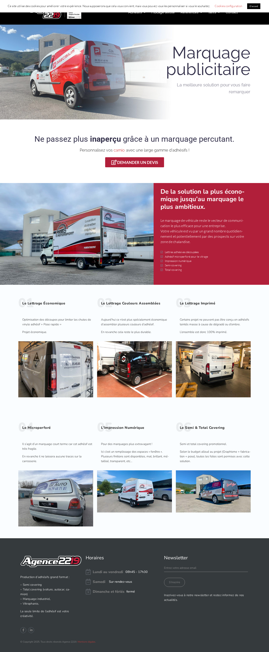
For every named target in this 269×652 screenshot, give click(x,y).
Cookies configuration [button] (228, 6)
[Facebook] (23, 630)
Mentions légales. (87, 641)
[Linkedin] (31, 630)
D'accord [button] (254, 6)
